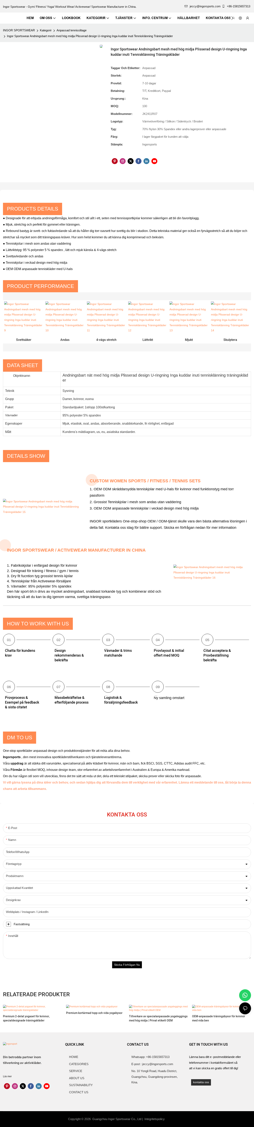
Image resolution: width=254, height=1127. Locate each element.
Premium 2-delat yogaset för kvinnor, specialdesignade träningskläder (26, 1018)
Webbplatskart (176, 1119)
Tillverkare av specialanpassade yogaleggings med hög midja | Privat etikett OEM (158, 1018)
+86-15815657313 (238, 6)
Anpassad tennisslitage (72, 30)
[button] (232, 18)
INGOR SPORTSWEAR (19, 30)
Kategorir (46, 30)
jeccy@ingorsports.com (205, 6)
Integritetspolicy (154, 1119)
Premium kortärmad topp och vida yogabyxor (94, 1013)
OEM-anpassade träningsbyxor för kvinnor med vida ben (218, 1018)
